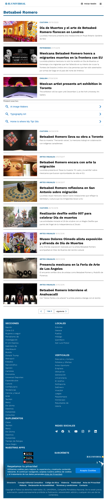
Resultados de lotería (62, 404)
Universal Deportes (14, 377)
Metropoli (9, 359)
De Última (10, 432)
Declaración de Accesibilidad (41, 485)
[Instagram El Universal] (83, 432)
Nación (8, 327)
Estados (9, 362)
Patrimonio (45, 48)
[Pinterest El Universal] (89, 432)
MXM (7, 396)
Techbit (8, 399)
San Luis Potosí (62, 343)
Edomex (59, 327)
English (43, 78)
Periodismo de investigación (12, 338)
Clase (8, 422)
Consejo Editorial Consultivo (30, 483)
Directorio (11, 483)
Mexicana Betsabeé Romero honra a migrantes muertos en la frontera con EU (71, 55)
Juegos (58, 393)
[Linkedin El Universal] (95, 432)
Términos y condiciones (66, 485)
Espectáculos (11, 380)
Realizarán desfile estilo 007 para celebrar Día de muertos (65, 215)
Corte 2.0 (9, 330)
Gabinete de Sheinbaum (11, 347)
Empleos (59, 368)
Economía (10, 374)
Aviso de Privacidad (91, 483)
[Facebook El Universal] (62, 432)
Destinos (9, 409)
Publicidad (76, 483)
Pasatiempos (61, 397)
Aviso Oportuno (62, 365)
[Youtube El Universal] (76, 432)
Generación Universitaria (61, 376)
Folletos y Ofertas (63, 362)
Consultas (10, 415)
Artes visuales (47, 157)
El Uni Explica (12, 343)
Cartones (9, 371)
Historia (22, 485)
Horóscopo (60, 400)
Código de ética (52, 483)
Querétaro (59, 340)
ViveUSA (59, 390)
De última (9, 405)
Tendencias (10, 390)
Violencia (65, 483)
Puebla (58, 333)
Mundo (8, 352)
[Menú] (101, 4)
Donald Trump (12, 355)
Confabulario (11, 387)
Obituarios (60, 372)
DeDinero (59, 387)
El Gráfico (59, 381)
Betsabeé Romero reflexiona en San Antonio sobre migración (67, 190)
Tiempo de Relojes (14, 441)
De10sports (60, 384)
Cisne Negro (11, 444)
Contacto (83, 485)
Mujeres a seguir (13, 333)
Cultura (44, 22)
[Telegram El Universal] (56, 432)
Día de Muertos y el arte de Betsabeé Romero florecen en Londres (68, 30)
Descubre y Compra (64, 359)
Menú (8, 402)
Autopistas (10, 412)
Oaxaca (58, 330)
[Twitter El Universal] (69, 432)
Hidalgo (58, 337)
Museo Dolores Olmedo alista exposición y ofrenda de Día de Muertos (71, 241)
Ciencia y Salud (12, 393)
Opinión (9, 368)
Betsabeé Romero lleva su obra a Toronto (71, 136)
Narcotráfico (11, 365)
